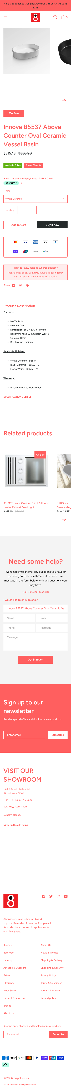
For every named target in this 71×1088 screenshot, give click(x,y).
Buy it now (52, 224)
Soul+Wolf (31, 1084)
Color (6, 191)
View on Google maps (15, 825)
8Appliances (21, 1078)
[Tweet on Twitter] (20, 285)
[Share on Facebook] (14, 285)
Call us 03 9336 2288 (35, 592)
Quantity (8, 210)
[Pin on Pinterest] (27, 285)
